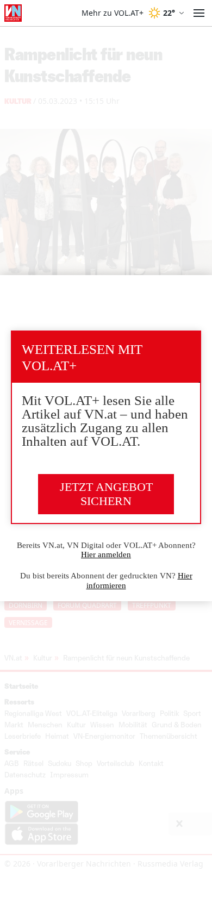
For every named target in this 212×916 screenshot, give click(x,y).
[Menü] (199, 13)
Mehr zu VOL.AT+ (113, 13)
